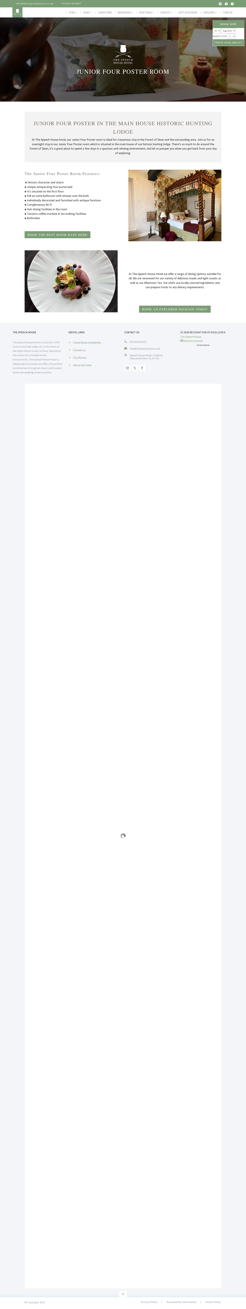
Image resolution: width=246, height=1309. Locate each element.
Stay (71, 12)
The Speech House (190, 336)
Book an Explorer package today (175, 309)
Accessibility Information (182, 1301)
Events (165, 12)
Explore (208, 12)
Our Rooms (79, 357)
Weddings (124, 12)
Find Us (227, 12)
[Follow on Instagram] (220, 3)
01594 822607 (71, 3)
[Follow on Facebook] (232, 3)
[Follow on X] (226, 3)
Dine (86, 12)
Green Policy (213, 1301)
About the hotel (82, 365)
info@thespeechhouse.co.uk (35, 3)
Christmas (105, 12)
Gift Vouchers (188, 12)
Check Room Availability (87, 342)
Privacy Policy (149, 1301)
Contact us (79, 350)
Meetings (145, 12)
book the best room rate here (57, 235)
